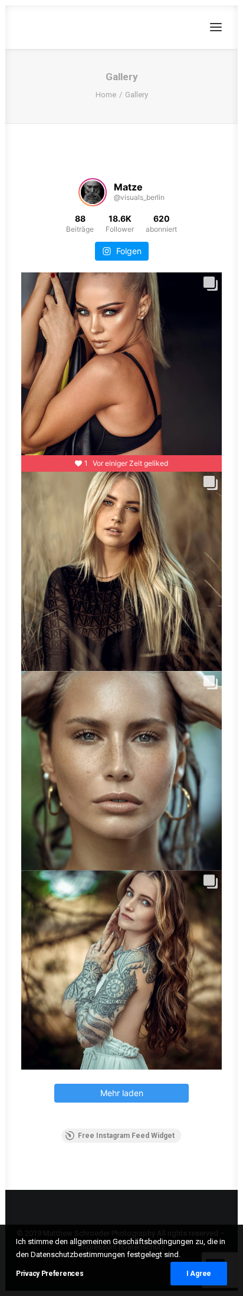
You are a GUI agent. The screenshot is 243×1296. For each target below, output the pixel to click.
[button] (216, 27)
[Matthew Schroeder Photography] (83, 27)
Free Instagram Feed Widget (126, 1135)
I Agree (198, 1273)
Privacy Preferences (49, 1273)
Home (106, 94)
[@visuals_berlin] (92, 192)
